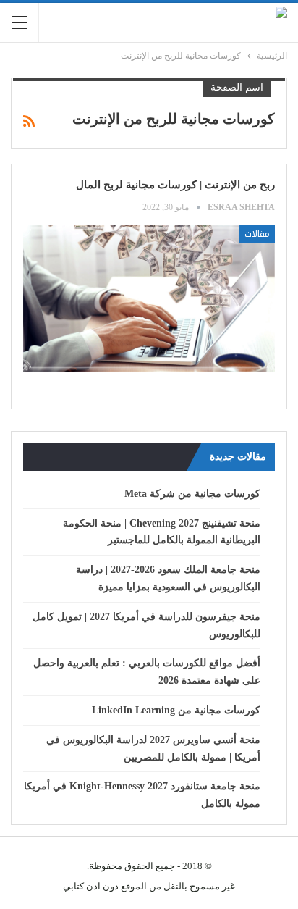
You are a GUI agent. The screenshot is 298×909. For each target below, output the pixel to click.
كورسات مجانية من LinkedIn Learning (176, 710)
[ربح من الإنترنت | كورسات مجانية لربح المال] (149, 298)
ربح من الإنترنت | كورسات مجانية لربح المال (175, 184)
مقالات (257, 234)
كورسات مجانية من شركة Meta (192, 493)
